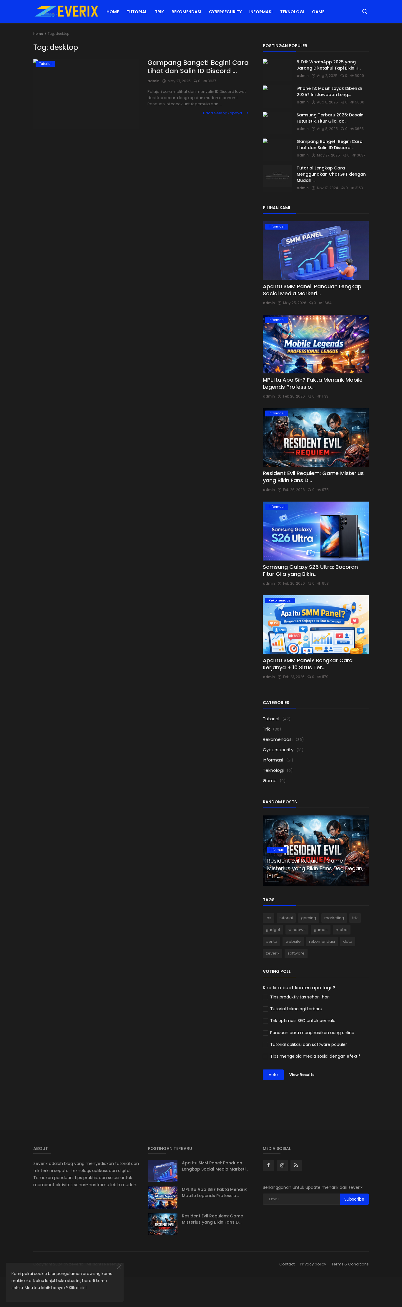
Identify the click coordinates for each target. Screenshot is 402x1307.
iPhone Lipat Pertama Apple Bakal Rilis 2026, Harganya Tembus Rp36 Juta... (312, 868)
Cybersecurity (225, 12)
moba (342, 929)
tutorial (286, 918)
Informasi (261, 12)
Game (318, 12)
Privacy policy (313, 1264)
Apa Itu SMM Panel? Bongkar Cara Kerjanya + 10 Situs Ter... (308, 664)
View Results (301, 1074)
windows (296, 929)
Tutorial (137, 12)
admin (153, 80)
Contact (287, 1264)
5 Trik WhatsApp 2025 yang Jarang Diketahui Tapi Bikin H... (329, 65)
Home (113, 12)
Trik (159, 12)
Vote (273, 1074)
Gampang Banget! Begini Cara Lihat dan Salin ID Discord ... (198, 67)
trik (355, 918)
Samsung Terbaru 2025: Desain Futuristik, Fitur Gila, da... (330, 118)
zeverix (272, 953)
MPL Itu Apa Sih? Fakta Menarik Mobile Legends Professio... (313, 383)
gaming (308, 918)
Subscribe (354, 1199)
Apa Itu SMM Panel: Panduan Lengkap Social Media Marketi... (312, 290)
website (293, 941)
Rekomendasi (186, 12)
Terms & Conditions (350, 1264)
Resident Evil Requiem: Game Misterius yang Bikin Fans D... (313, 476)
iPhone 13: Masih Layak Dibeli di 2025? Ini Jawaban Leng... (329, 91)
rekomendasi (322, 941)
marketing (334, 918)
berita (271, 941)
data (347, 941)
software (296, 953)
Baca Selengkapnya (223, 113)
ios (268, 918)
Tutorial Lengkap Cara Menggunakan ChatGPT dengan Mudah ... (331, 174)
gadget (273, 929)
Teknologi (292, 12)
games (321, 929)
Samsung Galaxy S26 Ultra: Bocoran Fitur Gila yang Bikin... (310, 570)
